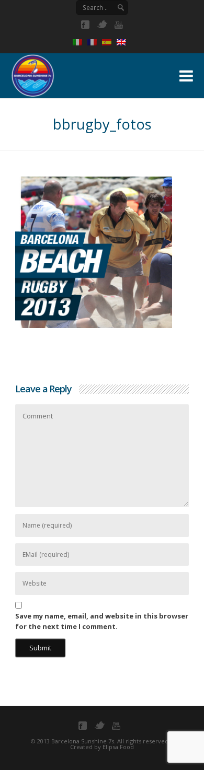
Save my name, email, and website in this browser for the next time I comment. (101, 621)
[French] (94, 42)
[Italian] (80, 42)
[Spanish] (109, 42)
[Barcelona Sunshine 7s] (85, 74)
